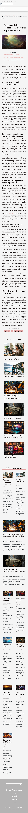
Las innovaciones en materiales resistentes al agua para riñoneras (12, 417)
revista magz (12, 213)
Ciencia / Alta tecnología (10, 15)
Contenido (13, 53)
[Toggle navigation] (3, 9)
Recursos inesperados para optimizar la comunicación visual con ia (13, 358)
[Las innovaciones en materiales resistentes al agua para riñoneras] (14, 409)
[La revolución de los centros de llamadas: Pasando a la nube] (7, 640)
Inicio (2, 15)
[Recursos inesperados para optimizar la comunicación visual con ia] (14, 349)
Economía (14, 796)
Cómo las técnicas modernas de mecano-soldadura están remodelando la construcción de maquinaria (12, 397)
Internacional (14, 799)
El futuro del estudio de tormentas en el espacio (13, 60)
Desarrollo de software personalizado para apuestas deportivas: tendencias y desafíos (14, 437)
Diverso (14, 793)
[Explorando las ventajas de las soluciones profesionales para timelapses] (7, 687)
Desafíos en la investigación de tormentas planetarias (13, 57)
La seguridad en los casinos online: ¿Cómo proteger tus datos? (13, 456)
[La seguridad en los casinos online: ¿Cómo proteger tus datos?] (14, 448)
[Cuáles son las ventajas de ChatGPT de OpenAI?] (20, 687)
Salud (14, 802)
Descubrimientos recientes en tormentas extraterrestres (13, 59)
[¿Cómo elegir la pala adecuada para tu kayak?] (14, 368)
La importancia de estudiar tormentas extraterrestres (13, 54)
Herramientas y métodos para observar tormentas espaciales (13, 56)
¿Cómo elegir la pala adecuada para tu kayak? (14, 377)
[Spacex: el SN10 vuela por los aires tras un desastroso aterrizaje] (7, 735)
